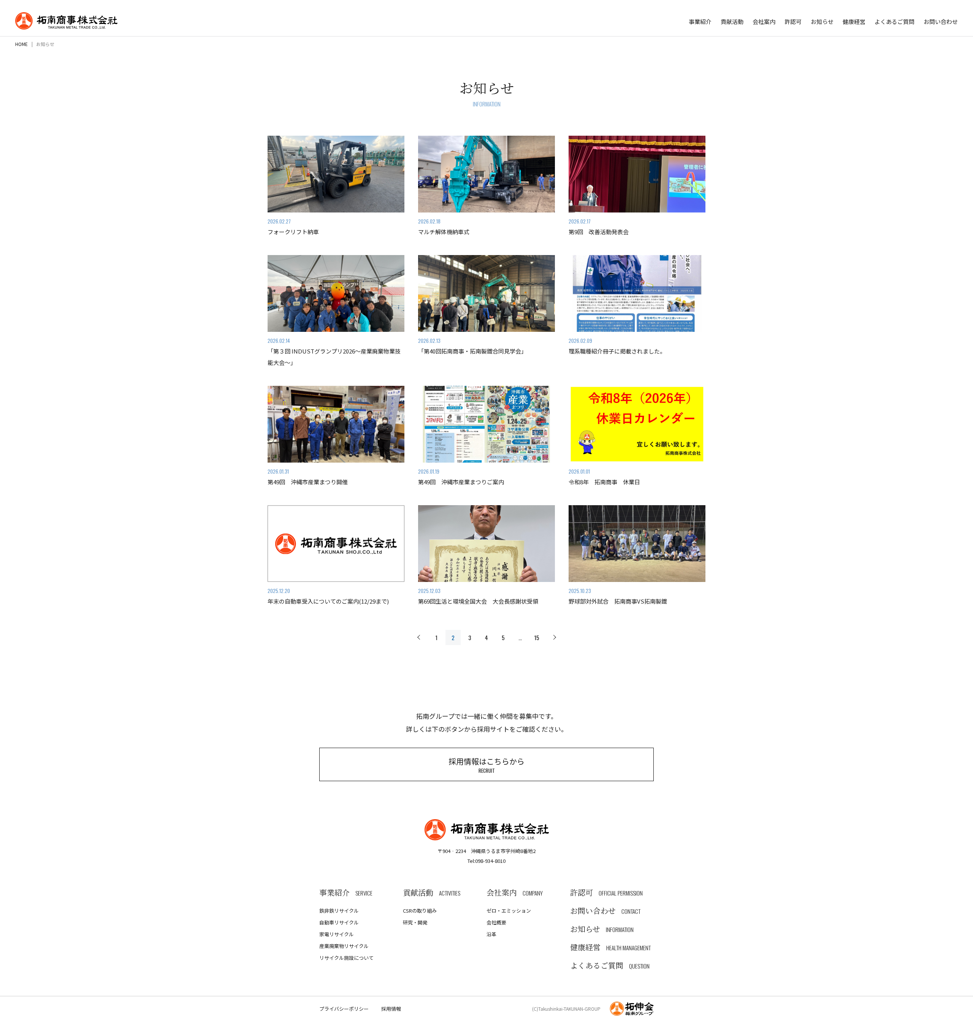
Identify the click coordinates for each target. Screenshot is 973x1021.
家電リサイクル (336, 934)
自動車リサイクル (339, 922)
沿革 (491, 934)
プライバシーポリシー (344, 1008)
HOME (21, 44)
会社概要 (496, 922)
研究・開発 (415, 922)
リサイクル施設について (346, 957)
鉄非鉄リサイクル (339, 910)
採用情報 (391, 1008)
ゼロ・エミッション (508, 910)
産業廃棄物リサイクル (344, 946)
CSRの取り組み (420, 910)
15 (536, 637)
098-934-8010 (490, 860)
